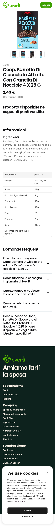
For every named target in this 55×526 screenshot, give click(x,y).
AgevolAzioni (9, 422)
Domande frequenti (12, 454)
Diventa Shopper (11, 463)
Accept (27, 511)
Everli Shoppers (10, 435)
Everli (5, 390)
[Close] (47, 472)
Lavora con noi (10, 458)
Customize (27, 516)
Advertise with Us (12, 430)
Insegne (7, 398)
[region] (27, 495)
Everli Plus (8, 418)
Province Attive (10, 394)
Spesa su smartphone (14, 409)
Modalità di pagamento (14, 414)
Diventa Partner (11, 426)
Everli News (9, 450)
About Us (7, 439)
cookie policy (19, 501)
